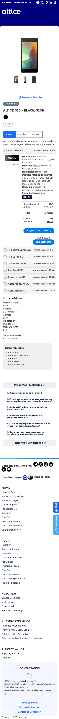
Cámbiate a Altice (11, 521)
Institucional (8, 602)
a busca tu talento (11, 598)
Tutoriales (6, 658)
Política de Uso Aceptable (15, 634)
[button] (29, 151)
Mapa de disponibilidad (14, 579)
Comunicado (8, 606)
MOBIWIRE (11, 104)
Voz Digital (7, 562)
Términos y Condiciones (14, 626)
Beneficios (7, 517)
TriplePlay (6, 545)
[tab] (29, 151)
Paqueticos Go (9, 509)
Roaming (6, 513)
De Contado (43, 242)
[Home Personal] (11, 11)
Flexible (22, 134)
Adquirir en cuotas (38, 231)
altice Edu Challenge (12, 611)
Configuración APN (11, 530)
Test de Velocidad (11, 583)
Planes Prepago (9, 505)
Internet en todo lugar (13, 496)
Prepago (35, 134)
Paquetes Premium (12, 558)
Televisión (6, 553)
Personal (7, 2)
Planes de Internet (11, 549)
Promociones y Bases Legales (16, 630)
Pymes (17, 2)
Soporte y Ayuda (10, 654)
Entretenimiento (10, 566)
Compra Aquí (9, 492)
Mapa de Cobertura (12, 526)
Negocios (26, 2)
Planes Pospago (10, 500)
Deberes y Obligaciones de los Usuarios (22, 638)
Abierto (9, 134)
